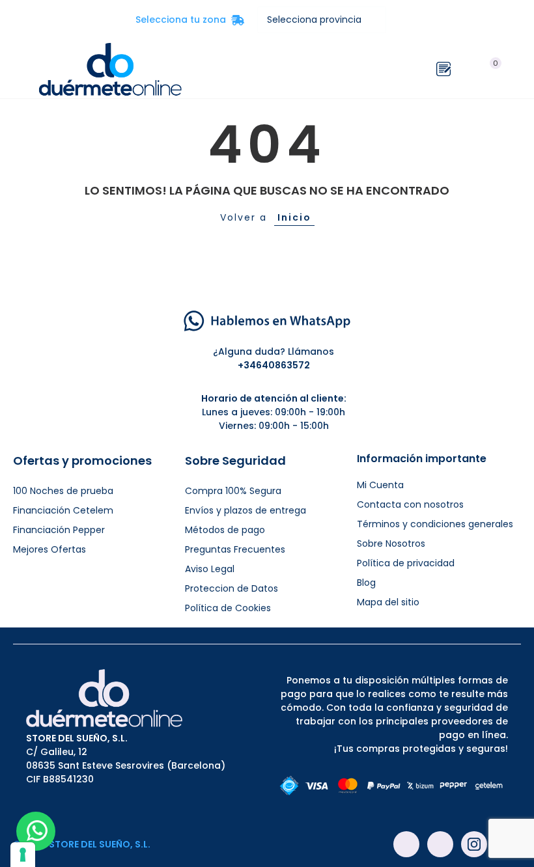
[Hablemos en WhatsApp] (267, 320)
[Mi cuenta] (514, 69)
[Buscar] (467, 69)
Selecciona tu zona (189, 20)
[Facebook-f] (406, 844)
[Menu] (19, 69)
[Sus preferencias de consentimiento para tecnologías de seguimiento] (22, 854)
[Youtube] (440, 844)
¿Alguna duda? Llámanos (273, 351)
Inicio (294, 217)
